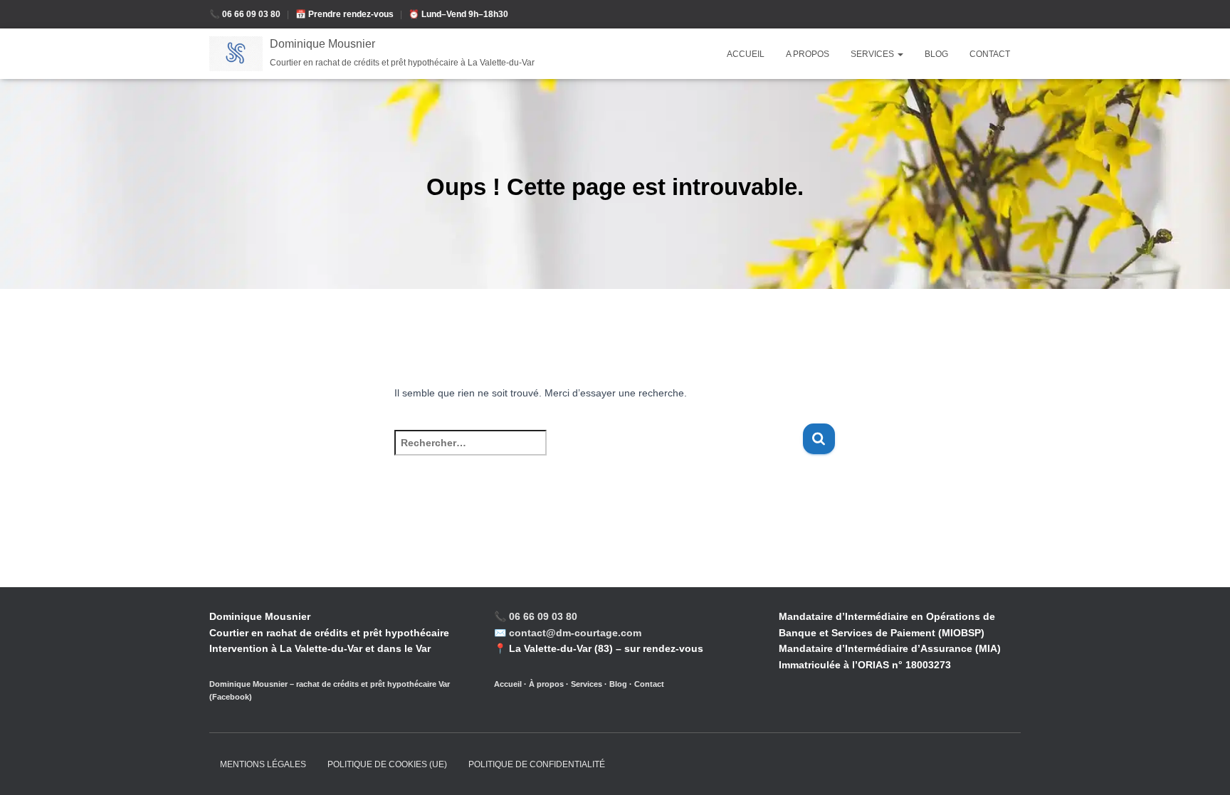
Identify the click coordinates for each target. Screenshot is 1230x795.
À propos (546, 684)
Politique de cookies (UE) (387, 764)
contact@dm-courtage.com (575, 632)
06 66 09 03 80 (543, 616)
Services (873, 54)
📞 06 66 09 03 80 (246, 14)
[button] (899, 54)
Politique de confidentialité (536, 764)
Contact (989, 54)
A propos (807, 54)
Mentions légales (263, 764)
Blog (936, 54)
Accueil (745, 54)
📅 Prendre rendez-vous (345, 14)
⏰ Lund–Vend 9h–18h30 (458, 14)
